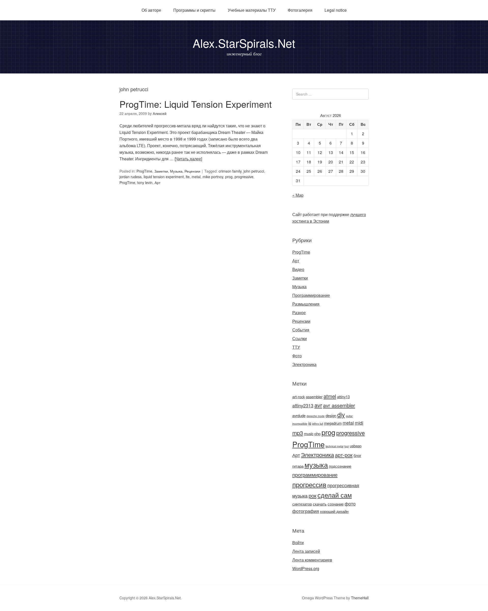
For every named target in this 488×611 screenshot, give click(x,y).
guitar (349, 416)
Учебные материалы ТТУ (252, 10)
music (308, 433)
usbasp (355, 445)
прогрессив (309, 484)
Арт (157, 182)
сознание (336, 504)
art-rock (298, 396)
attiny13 (343, 396)
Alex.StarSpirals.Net (244, 43)
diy (341, 414)
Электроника (304, 364)
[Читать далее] (188, 159)
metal (196, 176)
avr (318, 405)
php (317, 433)
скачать (320, 504)
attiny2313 (302, 405)
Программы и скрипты (194, 10)
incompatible (299, 423)
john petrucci (253, 171)
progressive (244, 176)
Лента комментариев (312, 560)
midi (359, 423)
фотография (305, 511)
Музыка (176, 171)
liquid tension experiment (164, 176)
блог (357, 455)
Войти (298, 542)
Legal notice (336, 10)
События (300, 330)
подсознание (340, 466)
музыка (316, 465)
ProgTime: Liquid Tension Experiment (195, 103)
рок (312, 495)
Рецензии (192, 171)
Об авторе (151, 10)
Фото (297, 356)
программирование (315, 474)
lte (188, 176)
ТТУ (296, 347)
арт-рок (344, 455)
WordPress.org (305, 568)
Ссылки (299, 338)
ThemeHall (360, 597)
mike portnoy (213, 176)
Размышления (305, 304)
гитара (297, 466)
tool (346, 446)
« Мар (297, 195)
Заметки (161, 171)
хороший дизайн (334, 511)
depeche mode (316, 416)
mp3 (297, 433)
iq (309, 423)
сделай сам (334, 494)
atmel (330, 396)
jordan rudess (130, 176)
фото (350, 503)
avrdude (299, 415)
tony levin (144, 182)
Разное (299, 312)
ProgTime (144, 171)
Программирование (311, 295)
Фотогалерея (300, 10)
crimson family (230, 171)
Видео (298, 269)
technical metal (334, 446)
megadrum (333, 423)
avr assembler (339, 405)
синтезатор (302, 504)
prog (229, 176)
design (331, 415)
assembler (314, 396)
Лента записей (306, 551)
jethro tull (317, 423)
